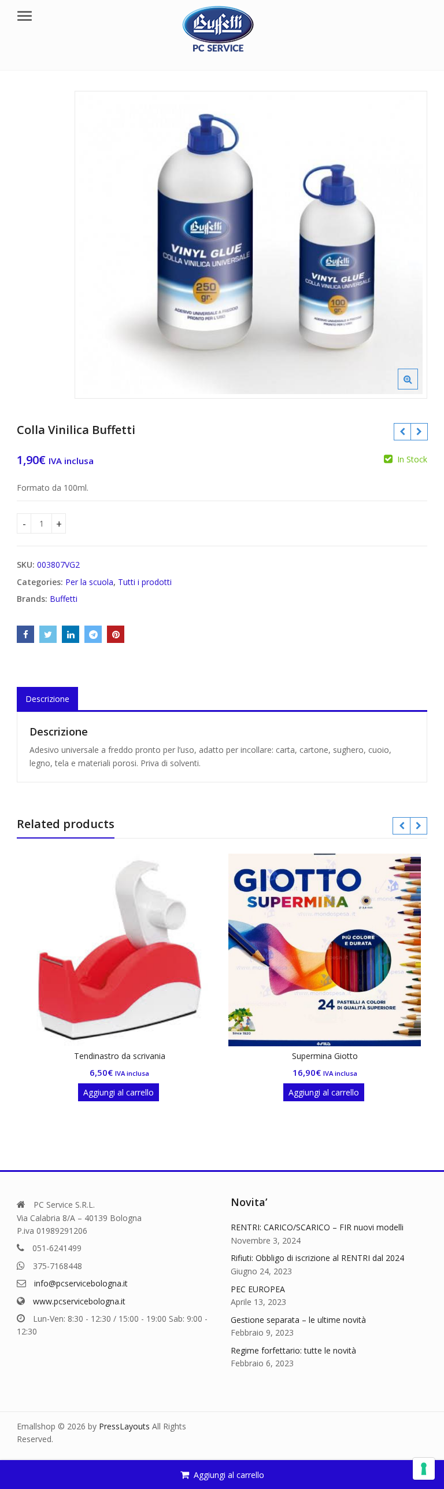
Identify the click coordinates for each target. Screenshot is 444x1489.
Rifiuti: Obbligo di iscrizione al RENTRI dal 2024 (317, 1257)
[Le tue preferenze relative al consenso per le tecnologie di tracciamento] (424, 1469)
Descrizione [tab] (47, 698)
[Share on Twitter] (48, 634)
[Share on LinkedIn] (70, 634)
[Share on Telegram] (93, 634)
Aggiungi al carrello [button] (118, 1092)
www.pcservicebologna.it (79, 1301)
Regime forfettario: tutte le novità (293, 1350)
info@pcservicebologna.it (81, 1283)
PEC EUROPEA (258, 1289)
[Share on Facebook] (25, 634)
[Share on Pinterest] (115, 634)
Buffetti (63, 598)
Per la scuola (89, 581)
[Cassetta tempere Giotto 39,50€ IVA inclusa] (402, 431)
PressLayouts (124, 1426)
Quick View (125, 1056)
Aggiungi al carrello (229, 1474)
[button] (417, 388)
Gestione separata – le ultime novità (298, 1319)
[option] (251, 244)
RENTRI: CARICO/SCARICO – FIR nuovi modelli (317, 1227)
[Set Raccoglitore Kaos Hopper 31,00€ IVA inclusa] (418, 431)
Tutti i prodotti (145, 581)
